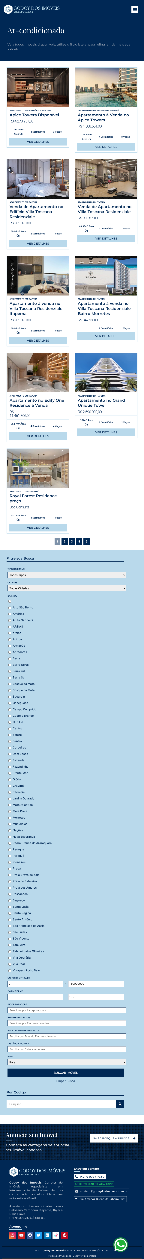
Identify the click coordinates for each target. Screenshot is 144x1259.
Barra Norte (21, 664)
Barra (16, 658)
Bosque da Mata (24, 684)
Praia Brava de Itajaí (26, 875)
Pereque (18, 849)
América (18, 614)
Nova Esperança (24, 836)
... (14, 601)
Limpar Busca (65, 1081)
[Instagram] (12, 1235)
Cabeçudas (20, 703)
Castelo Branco (23, 715)
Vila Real (19, 964)
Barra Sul (19, 677)
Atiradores (20, 652)
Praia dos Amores (25, 887)
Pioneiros (19, 862)
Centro (17, 728)
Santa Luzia (21, 906)
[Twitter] (38, 1235)
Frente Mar (20, 773)
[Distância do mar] (72, 1049)
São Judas (20, 932)
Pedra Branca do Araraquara (32, 843)
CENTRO (19, 722)
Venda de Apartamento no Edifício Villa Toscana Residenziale (36, 211)
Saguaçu (19, 900)
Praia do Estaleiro (25, 881)
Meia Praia (20, 811)
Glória (17, 779)
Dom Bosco (20, 754)
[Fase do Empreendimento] (72, 1036)
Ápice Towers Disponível (34, 115)
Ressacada (20, 894)
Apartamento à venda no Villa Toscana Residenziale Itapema (36, 308)
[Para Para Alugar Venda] (67, 1062)
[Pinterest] (64, 1235)
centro (17, 735)
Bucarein (19, 696)
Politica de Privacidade (59, 1256)
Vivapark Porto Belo (26, 970)
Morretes (19, 817)
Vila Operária (22, 957)
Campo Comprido (24, 709)
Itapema (32, 202)
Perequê (18, 856)
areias (17, 633)
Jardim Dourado (23, 798)
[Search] (120, 1104)
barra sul (19, 671)
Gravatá (18, 785)
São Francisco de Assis (28, 926)
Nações (18, 830)
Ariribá (17, 639)
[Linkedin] (47, 1235)
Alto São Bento (23, 607)
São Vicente (21, 938)
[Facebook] (30, 1235)
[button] (135, 9)
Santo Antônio (22, 919)
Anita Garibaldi (23, 620)
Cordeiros (19, 747)
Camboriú (33, 491)
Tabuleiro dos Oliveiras (28, 951)
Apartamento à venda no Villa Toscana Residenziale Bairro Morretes (104, 308)
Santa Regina (22, 913)
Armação (19, 645)
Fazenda (18, 760)
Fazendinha (20, 766)
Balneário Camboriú (39, 110)
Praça (17, 868)
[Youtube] (21, 1235)
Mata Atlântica (23, 805)
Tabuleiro (19, 945)
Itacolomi (19, 792)
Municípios (20, 824)
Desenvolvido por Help (84, 1256)
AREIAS (18, 626)
